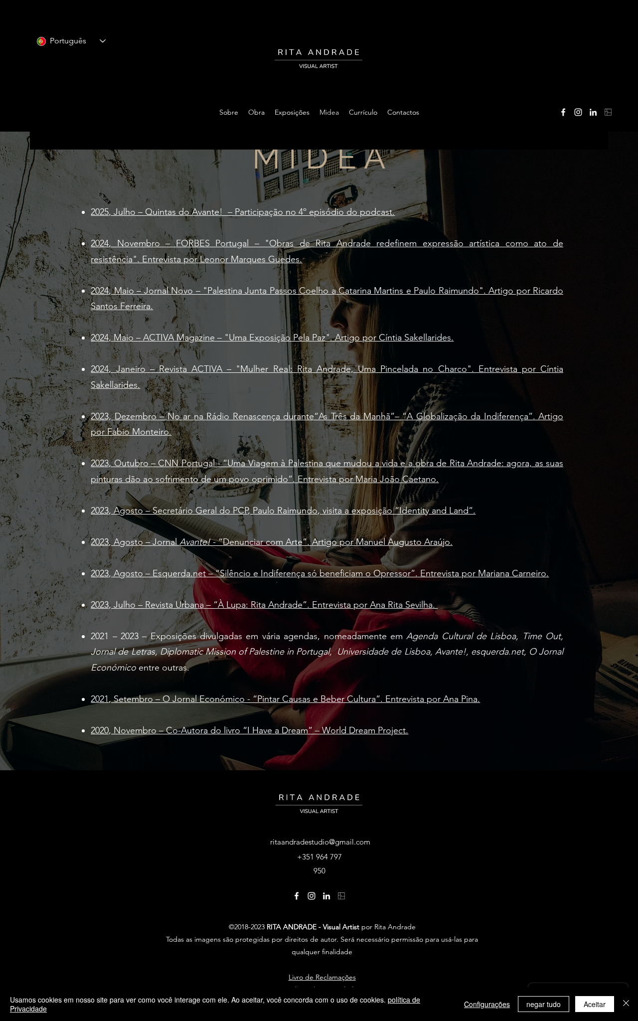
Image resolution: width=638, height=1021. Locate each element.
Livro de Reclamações (322, 977)
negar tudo (543, 1004)
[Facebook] (563, 112)
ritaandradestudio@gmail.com (320, 842)
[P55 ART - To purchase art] (608, 112)
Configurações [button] (487, 1004)
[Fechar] (626, 1004)
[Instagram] (578, 112)
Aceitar (595, 1004)
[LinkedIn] (593, 112)
